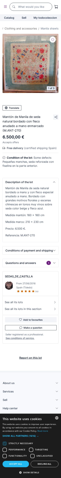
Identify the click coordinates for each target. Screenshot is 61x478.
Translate (14, 107)
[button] (30, 182)
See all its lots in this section (23, 309)
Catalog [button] (9, 17)
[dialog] (30, 446)
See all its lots (14, 302)
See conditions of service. (20, 338)
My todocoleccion (45, 17)
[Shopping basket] (56, 7)
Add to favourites (33, 319)
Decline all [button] (44, 464)
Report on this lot (30, 357)
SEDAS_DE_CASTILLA (19, 276)
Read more (42, 430)
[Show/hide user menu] (4, 6)
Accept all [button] (15, 464)
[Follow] (53, 40)
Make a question (33, 327)
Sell (24, 17)
